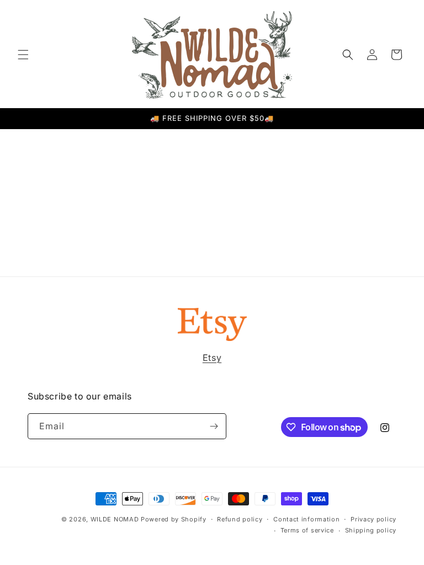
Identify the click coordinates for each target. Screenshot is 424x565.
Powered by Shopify (173, 519)
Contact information (306, 519)
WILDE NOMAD (115, 519)
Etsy (212, 357)
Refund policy (239, 519)
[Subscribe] (214, 426)
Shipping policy (371, 530)
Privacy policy (373, 519)
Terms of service (307, 530)
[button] (23, 54)
